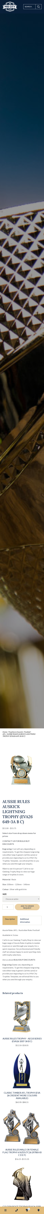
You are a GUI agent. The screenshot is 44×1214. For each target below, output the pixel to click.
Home (4, 732)
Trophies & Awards (15, 732)
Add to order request (27, 907)
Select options (16, 1047)
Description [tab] (10, 919)
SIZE (5, 894)
